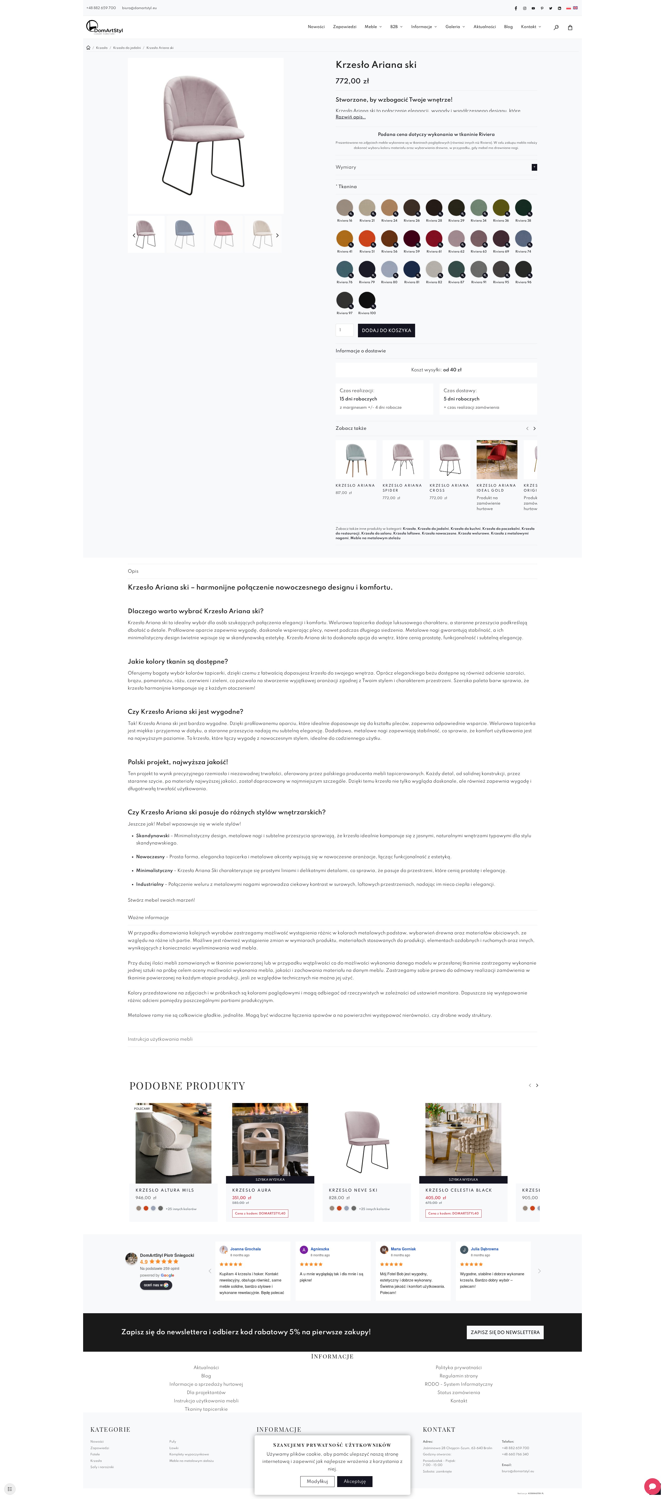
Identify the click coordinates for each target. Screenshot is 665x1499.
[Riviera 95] (507, 275)
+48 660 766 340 (515, 1454)
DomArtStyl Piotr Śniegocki (167, 1255)
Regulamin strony (459, 1376)
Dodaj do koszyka (386, 330)
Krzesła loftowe (406, 533)
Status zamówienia (458, 1392)
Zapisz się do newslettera (505, 1332)
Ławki (173, 1448)
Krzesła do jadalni (433, 529)
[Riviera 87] (463, 275)
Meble (371, 27)
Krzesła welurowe (473, 533)
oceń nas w (153, 1284)
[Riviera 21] (373, 214)
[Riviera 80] (395, 275)
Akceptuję (355, 1481)
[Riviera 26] (418, 214)
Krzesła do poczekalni (501, 529)
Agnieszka (320, 1248)
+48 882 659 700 (101, 8)
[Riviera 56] (395, 245)
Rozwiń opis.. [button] (351, 117)
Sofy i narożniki (102, 1467)
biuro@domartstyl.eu (139, 8)
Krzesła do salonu (376, 533)
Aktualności (485, 27)
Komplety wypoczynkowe (189, 1454)
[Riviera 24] (395, 214)
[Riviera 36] (507, 214)
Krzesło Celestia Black (459, 1190)
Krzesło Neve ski (353, 1190)
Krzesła (409, 529)
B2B (394, 27)
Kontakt (528, 27)
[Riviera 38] (530, 214)
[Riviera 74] (530, 245)
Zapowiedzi (344, 27)
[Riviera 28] (440, 214)
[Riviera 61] (440, 245)
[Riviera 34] (485, 214)
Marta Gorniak (403, 1248)
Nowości (316, 27)
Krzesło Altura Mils (165, 1190)
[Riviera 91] (485, 275)
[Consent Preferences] (10, 1489)
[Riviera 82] (440, 275)
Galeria (452, 27)
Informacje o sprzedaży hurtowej (206, 1384)
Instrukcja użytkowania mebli (160, 1039)
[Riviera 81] (418, 275)
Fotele (95, 1454)
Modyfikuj (317, 1481)
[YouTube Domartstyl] (533, 7)
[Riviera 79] (373, 275)
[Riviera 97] (351, 306)
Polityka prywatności (459, 1367)
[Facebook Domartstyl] (516, 7)
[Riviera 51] (373, 245)
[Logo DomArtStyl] (104, 27)
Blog (508, 27)
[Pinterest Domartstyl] (542, 7)
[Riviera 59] (418, 245)
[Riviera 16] (351, 214)
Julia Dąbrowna (484, 1248)
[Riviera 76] (351, 275)
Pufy (172, 1441)
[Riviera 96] (530, 275)
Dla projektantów (206, 1392)
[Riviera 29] (463, 214)
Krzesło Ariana (355, 485)
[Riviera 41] (351, 245)
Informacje (421, 27)
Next (277, 235)
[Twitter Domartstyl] (550, 7)
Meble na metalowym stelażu (375, 538)
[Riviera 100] (373, 306)
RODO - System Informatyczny (459, 1384)
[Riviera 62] (463, 245)
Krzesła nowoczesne (439, 533)
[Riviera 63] (485, 245)
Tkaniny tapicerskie (206, 1409)
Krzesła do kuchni (466, 529)
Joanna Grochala (245, 1248)
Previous (134, 235)
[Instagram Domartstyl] (524, 7)
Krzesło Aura (252, 1190)
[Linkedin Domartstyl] (559, 7)
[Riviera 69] (507, 245)
